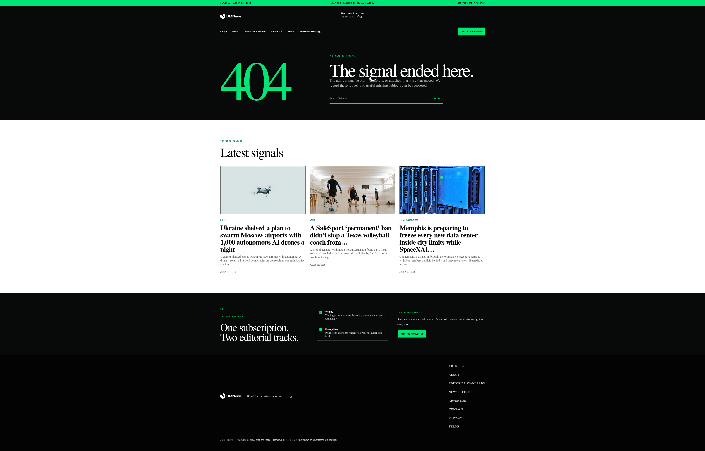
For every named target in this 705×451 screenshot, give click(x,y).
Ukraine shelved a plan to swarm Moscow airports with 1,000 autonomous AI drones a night (262, 238)
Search (435, 98)
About (454, 374)
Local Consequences (255, 31)
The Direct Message (310, 31)
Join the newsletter (412, 334)
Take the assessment (471, 31)
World (235, 31)
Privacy (455, 418)
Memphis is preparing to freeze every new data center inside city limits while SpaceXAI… (439, 238)
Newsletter (459, 392)
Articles (456, 366)
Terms (454, 426)
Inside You (276, 31)
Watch (291, 31)
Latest (223, 31)
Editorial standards (467, 383)
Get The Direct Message (471, 3)
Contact (456, 409)
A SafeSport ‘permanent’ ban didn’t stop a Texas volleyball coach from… (351, 235)
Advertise (457, 400)
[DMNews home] (231, 16)
